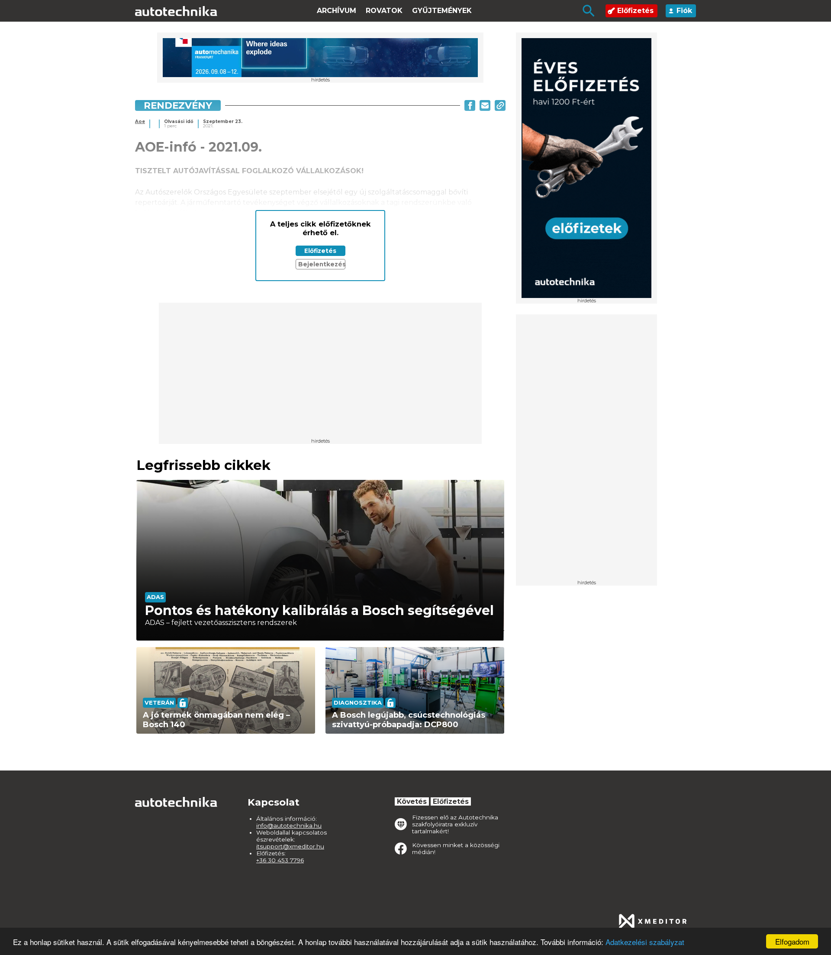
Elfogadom (792, 941)
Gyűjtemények (442, 10)
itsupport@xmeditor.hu (290, 846)
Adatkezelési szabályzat (645, 941)
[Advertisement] (586, 450)
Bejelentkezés (321, 264)
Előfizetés (635, 10)
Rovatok (384, 10)
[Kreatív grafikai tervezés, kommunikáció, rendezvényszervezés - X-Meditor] (652, 921)
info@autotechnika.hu (289, 825)
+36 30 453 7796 (280, 860)
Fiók (684, 10)
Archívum (336, 10)
